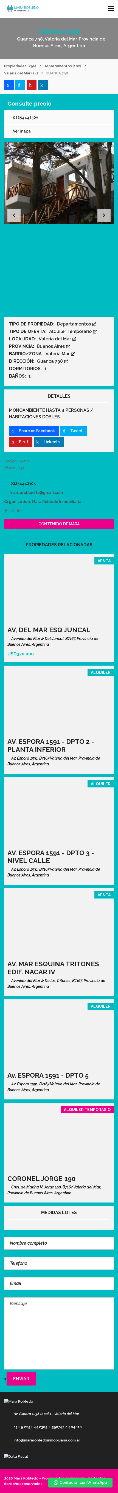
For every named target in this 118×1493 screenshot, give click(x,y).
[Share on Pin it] (31, 85)
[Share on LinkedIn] (43, 85)
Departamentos (74, 324)
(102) (62, 66)
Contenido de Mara (59, 524)
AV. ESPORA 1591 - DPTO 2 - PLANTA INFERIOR (50, 746)
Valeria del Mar (55, 338)
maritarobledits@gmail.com (36, 492)
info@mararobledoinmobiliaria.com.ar (47, 1440)
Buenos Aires (51, 346)
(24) (21, 73)
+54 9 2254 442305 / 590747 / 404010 (48, 1427)
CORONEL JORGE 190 (41, 1179)
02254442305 (25, 117)
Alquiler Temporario (71, 331)
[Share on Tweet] (20, 85)
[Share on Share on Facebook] (9, 85)
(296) (20, 66)
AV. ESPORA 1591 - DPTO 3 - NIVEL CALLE (50, 857)
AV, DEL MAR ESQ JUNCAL (49, 630)
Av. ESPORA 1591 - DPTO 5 (48, 1075)
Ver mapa (21, 131)
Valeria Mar (58, 353)
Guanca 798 (50, 361)
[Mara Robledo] (21, 9)
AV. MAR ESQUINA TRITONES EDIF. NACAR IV (53, 968)
